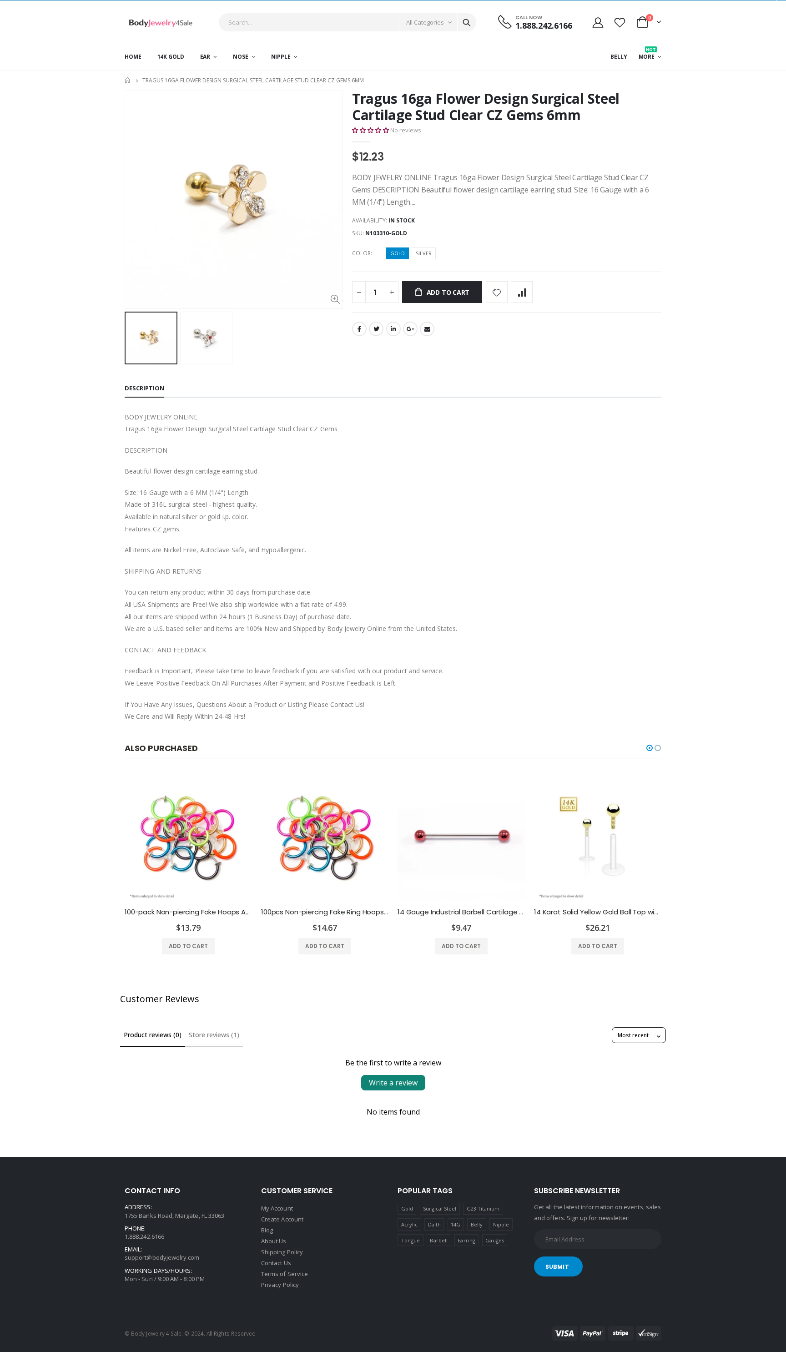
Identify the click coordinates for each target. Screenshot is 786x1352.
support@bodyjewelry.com (162, 1257)
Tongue (410, 1240)
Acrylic (409, 1224)
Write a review (393, 1083)
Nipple (501, 1224)
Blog (267, 1230)
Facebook (359, 329)
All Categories (425, 22)
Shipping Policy (282, 1252)
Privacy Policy (280, 1285)
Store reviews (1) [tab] (214, 1034)
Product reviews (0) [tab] (152, 1034)
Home (128, 80)
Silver (424, 253)
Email (427, 329)
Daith (434, 1224)
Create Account (282, 1219)
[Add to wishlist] (497, 292)
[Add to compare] (522, 292)
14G (455, 1224)
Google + (410, 329)
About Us (274, 1241)
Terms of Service (284, 1274)
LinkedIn (393, 329)
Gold (397, 253)
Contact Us (276, 1263)
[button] (370, 130)
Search (466, 22)
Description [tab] (144, 388)
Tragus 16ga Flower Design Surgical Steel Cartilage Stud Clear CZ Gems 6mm (486, 106)
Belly (477, 1224)
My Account (277, 1208)
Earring (466, 1240)
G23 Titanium (483, 1208)
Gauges (494, 1240)
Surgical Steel (439, 1208)
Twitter (376, 329)
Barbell (438, 1240)
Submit (557, 1267)
